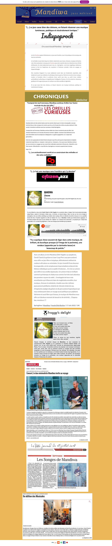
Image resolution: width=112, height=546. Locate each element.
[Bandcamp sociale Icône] (52, 542)
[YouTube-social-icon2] (67, 542)
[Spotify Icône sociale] (61, 542)
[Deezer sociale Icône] (55, 542)
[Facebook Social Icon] (64, 542)
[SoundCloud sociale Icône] (58, 542)
